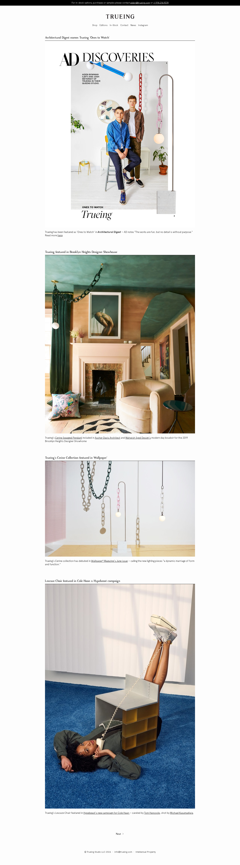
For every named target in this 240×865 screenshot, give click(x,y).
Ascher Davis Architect (107, 437)
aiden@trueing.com (140, 2)
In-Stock (114, 25)
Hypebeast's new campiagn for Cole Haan (106, 813)
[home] (120, 16)
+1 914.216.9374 (161, 2)
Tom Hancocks (152, 813)
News (133, 25)
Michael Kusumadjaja (181, 813)
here (60, 235)
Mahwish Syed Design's (138, 437)
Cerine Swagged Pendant (68, 437)
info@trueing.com (123, 852)
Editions (103, 25)
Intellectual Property (146, 852)
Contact (124, 25)
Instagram (143, 25)
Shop (94, 25)
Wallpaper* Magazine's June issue (109, 561)
